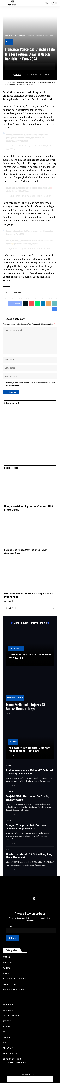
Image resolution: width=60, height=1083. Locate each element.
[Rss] (34, 899)
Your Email (9, 926)
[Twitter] (12, 899)
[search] (41, 3)
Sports (9, 42)
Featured (17, 292)
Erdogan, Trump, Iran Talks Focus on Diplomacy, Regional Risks (26, 827)
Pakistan (13, 742)
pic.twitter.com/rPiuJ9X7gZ (17, 140)
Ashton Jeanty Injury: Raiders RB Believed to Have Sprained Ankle (29, 772)
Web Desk (17, 75)
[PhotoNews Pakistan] (12, 3)
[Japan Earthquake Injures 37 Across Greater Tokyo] (30, 686)
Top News (11, 698)
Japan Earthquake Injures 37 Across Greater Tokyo (25, 706)
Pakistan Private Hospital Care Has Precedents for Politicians (29, 749)
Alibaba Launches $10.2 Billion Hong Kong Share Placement (29, 855)
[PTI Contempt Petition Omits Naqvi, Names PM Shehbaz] (30, 574)
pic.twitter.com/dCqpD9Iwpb (17, 191)
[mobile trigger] (5, 3)
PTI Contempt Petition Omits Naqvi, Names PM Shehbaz (28, 595)
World (20, 698)
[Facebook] (6, 899)
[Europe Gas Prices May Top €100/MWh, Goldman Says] (30, 531)
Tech (7, 850)
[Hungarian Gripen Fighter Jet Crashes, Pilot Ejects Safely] (30, 487)
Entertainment (16, 649)
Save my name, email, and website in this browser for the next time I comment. (30, 384)
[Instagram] (28, 899)
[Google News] (23, 899)
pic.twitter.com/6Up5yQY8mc (25, 243)
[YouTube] (17, 899)
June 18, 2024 (44, 196)
